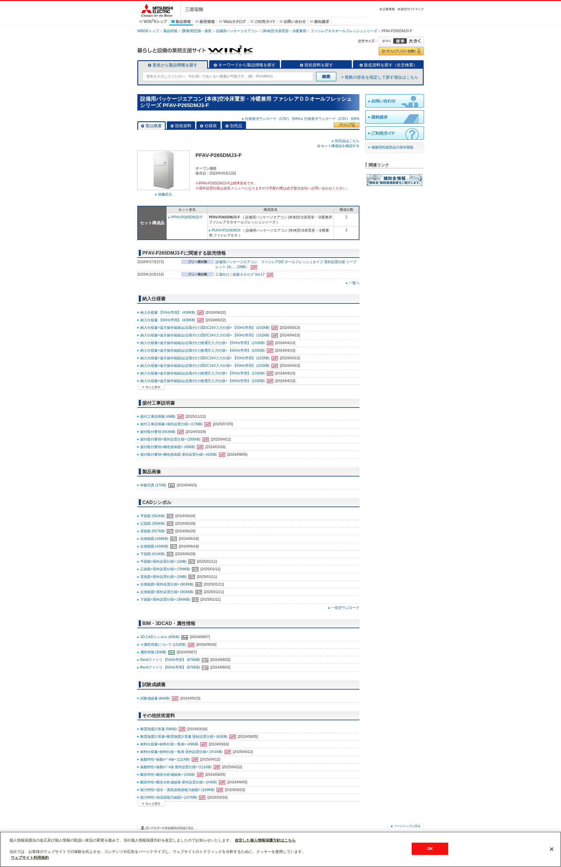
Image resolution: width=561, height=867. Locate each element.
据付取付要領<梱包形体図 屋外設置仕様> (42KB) (179, 455)
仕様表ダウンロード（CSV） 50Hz (272, 119)
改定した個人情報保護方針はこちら (265, 840)
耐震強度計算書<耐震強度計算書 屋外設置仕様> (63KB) (184, 737)
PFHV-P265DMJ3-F (186, 217)
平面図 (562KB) (153, 516)
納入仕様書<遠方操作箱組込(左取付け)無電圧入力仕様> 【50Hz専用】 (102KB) (203, 373)
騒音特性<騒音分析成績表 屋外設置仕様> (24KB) (179, 782)
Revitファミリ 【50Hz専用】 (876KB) (170, 660)
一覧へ (354, 283)
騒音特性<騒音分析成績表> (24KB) (168, 775)
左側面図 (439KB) (154, 546)
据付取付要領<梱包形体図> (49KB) (168, 447)
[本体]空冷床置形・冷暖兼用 (284, 31)
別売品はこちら (347, 141)
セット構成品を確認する (340, 146)
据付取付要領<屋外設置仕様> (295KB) (170, 439)
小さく (389, 41)
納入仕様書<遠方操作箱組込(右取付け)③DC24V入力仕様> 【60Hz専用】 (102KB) (205, 335)
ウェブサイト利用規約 (30, 857)
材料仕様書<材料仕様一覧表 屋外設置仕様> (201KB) (181, 752)
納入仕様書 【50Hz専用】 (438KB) (168, 312)
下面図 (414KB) (153, 554)
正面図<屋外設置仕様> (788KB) (165, 569)
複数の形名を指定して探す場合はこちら (381, 77)
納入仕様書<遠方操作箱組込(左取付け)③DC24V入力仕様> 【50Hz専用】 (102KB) (205, 358)
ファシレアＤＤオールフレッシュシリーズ (344, 31)
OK (430, 849)
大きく (412, 41)
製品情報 (170, 31)
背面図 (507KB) (153, 531)
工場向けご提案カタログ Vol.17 (240, 274)
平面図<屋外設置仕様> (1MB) (163, 561)
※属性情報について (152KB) (163, 645)
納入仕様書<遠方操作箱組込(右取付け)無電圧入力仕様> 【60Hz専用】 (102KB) (203, 350)
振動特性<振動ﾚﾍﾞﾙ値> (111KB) (165, 759)
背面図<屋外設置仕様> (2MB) (163, 577)
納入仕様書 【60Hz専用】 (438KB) (168, 320)
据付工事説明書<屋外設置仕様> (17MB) (171, 424)
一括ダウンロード (345, 608)
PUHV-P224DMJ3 (226, 230)
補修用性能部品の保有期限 (392, 147)
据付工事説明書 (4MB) (158, 416)
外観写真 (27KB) (153, 485)
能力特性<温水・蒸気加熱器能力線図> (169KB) (177, 790)
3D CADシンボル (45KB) (160, 637)
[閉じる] (551, 849)
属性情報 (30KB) (153, 652)
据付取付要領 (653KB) (158, 432)
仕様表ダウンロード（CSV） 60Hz (331, 119)
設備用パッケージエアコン (237, 31)
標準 (400, 41)
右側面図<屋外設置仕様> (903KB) (167, 584)
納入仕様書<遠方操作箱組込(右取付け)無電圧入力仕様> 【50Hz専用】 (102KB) (203, 343)
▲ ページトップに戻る (405, 826)
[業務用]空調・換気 (197, 31)
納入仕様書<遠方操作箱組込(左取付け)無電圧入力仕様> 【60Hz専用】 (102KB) (203, 381)
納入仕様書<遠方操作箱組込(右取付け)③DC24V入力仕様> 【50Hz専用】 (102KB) (205, 328)
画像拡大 (165, 194)
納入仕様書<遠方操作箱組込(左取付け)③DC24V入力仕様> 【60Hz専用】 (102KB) (205, 366)
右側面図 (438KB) (154, 539)
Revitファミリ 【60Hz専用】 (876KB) (170, 667)
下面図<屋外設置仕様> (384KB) (165, 599)
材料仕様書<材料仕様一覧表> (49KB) (169, 744)
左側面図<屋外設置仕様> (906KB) (167, 592)
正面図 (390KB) (153, 523)
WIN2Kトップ (148, 31)
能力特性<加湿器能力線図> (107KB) (169, 797)
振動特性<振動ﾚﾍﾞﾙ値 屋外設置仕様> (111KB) (176, 767)
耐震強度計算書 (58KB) (159, 729)
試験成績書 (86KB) (155, 698)
